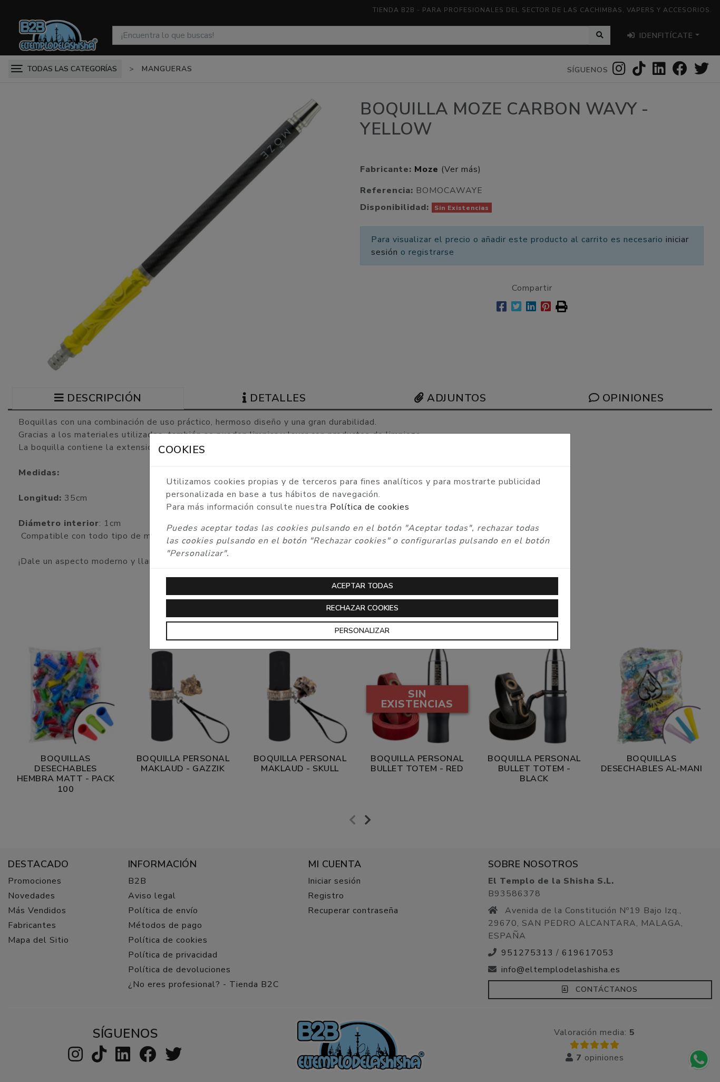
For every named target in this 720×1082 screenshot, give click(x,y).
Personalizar (362, 631)
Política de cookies (370, 507)
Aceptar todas (362, 586)
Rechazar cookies (362, 608)
